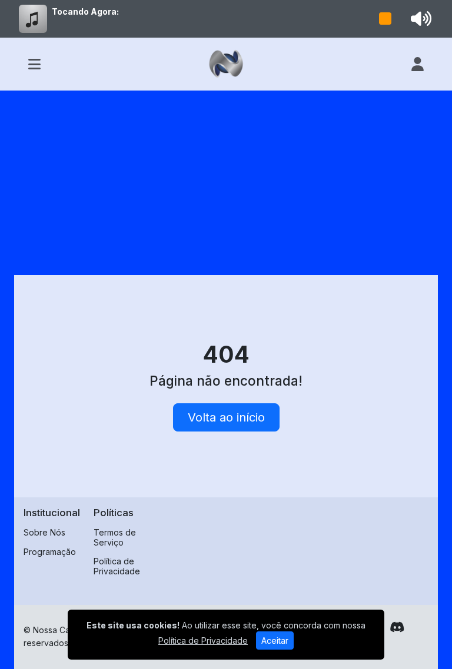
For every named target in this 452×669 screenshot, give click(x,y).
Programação (50, 552)
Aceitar (274, 640)
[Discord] (397, 627)
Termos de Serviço (115, 537)
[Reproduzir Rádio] (385, 19)
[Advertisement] (226, 178)
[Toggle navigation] (34, 64)
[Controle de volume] (419, 19)
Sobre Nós (44, 532)
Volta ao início (226, 417)
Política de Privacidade (117, 566)
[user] (417, 64)
